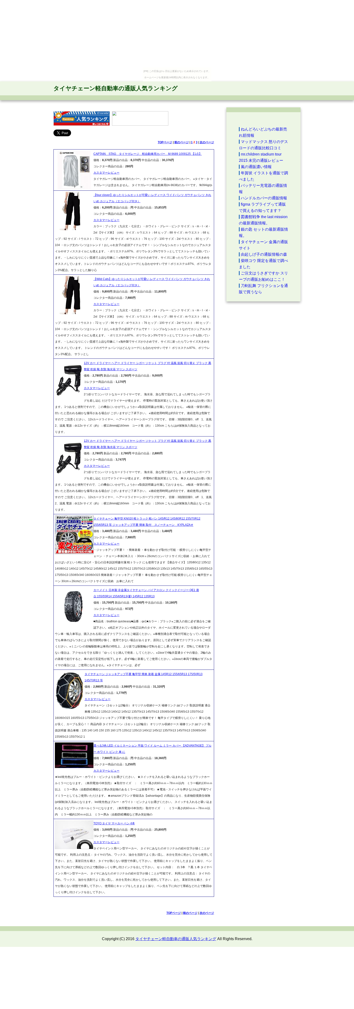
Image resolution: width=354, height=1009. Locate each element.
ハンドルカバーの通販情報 (264, 198)
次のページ (207, 142)
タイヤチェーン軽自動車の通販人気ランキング (115, 88)
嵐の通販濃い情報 (256, 167)
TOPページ (165, 142)
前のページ (181, 142)
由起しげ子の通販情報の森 (264, 254)
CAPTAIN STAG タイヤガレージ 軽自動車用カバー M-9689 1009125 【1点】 (147, 154)
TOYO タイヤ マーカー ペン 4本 (114, 823)
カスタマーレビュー (106, 172)
